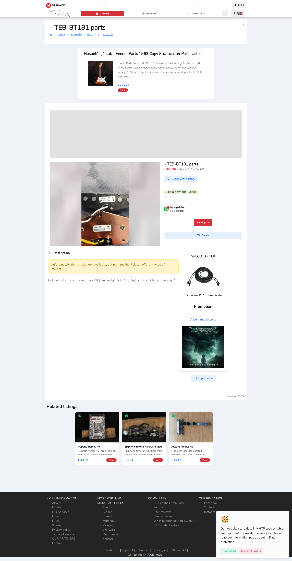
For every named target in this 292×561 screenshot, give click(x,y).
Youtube (209, 507)
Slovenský (179, 550)
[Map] (166, 209)
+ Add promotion (203, 378)
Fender (107, 507)
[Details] (243, 25)
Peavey (108, 525)
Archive (108, 539)
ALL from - (108, 34)
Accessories (76, 34)
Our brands (110, 534)
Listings (61, 34)
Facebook (210, 503)
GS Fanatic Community (168, 503)
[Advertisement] (146, 134)
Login (241, 5)
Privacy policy (61, 530)
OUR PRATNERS (63, 539)
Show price (203, 222)
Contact (57, 543)
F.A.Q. (56, 521)
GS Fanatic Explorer (166, 525)
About (56, 503)
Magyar (161, 550)
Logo (55, 516)
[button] (238, 13)
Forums (158, 507)
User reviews (162, 512)
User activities (163, 516)
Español (127, 550)
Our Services (60, 512)
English (144, 550)
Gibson (107, 512)
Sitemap (57, 525)
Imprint (57, 507)
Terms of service (63, 534)
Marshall (109, 521)
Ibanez (107, 516)
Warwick (109, 530)
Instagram (211, 512)
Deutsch (110, 550)
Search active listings (183, 179)
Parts (90, 34)
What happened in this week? (174, 521)
